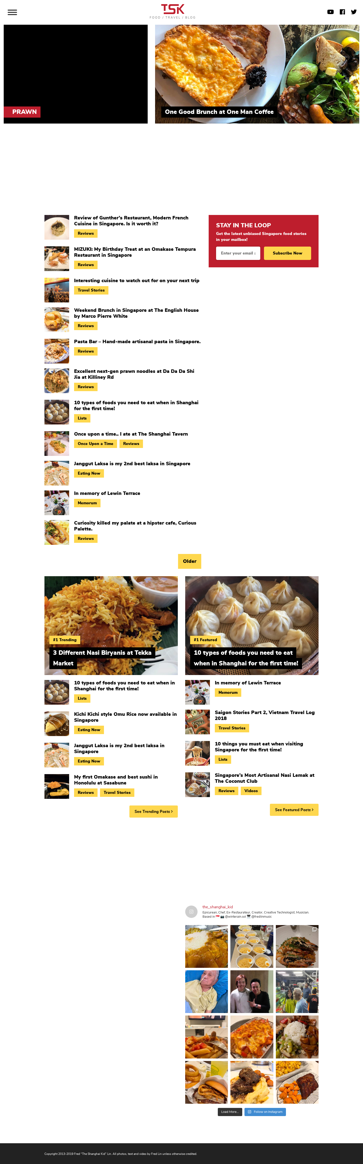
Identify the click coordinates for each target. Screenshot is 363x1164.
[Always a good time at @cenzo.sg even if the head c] (297, 946)
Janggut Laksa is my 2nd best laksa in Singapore (132, 463)
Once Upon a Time (95, 444)
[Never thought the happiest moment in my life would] (206, 991)
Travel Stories (91, 290)
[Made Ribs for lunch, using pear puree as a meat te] (297, 1082)
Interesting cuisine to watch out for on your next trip (137, 280)
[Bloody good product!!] (206, 1082)
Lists (82, 418)
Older (189, 561)
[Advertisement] (181, 173)
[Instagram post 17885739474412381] (297, 991)
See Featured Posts (293, 810)
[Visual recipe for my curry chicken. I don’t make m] (206, 946)
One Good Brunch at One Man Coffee (219, 112)
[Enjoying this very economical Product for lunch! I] (297, 1037)
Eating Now (89, 473)
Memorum (87, 503)
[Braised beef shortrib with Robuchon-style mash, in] (251, 1082)
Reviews (86, 233)
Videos (251, 791)
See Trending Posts (153, 812)
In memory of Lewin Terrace (107, 493)
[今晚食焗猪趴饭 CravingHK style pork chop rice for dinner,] (251, 1037)
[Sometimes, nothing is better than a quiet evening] (206, 1037)
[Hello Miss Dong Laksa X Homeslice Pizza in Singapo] (251, 946)
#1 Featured (205, 640)
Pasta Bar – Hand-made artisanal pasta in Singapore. (137, 341)
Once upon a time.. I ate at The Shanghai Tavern (131, 434)
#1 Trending (65, 640)
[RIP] (251, 991)
